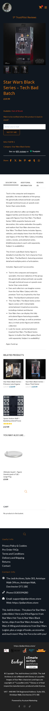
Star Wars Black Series (21, 147)
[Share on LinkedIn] (20, 160)
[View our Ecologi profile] (24, 662)
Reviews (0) (40, 184)
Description (11, 182)
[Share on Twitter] (15, 160)
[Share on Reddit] (29, 160)
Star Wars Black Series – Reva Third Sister (35, 382)
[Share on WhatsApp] (39, 160)
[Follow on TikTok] (29, 706)
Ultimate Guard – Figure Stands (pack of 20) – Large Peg (12, 474)
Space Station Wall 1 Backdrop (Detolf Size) (12, 419)
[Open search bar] (26, 491)
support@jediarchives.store (27, 598)
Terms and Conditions (13, 553)
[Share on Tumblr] (34, 160)
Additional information (26, 184)
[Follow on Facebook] (19, 706)
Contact (6, 565)
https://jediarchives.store (25, 602)
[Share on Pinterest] (25, 160)
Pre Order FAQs (10, 549)
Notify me (12, 132)
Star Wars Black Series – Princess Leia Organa (12, 382)
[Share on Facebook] (11, 160)
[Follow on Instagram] (24, 706)
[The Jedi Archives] (7, 7)
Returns (6, 561)
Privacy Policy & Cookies (14, 545)
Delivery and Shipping (13, 557)
